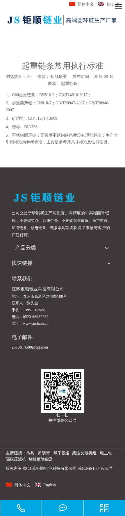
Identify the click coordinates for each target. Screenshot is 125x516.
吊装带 (44, 453)
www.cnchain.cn (36, 323)
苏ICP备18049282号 (95, 468)
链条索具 (57, 228)
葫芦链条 (100, 220)
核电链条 (38, 228)
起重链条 (69, 83)
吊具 (30, 453)
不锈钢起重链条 (75, 220)
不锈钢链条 (29, 220)
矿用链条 (19, 228)
